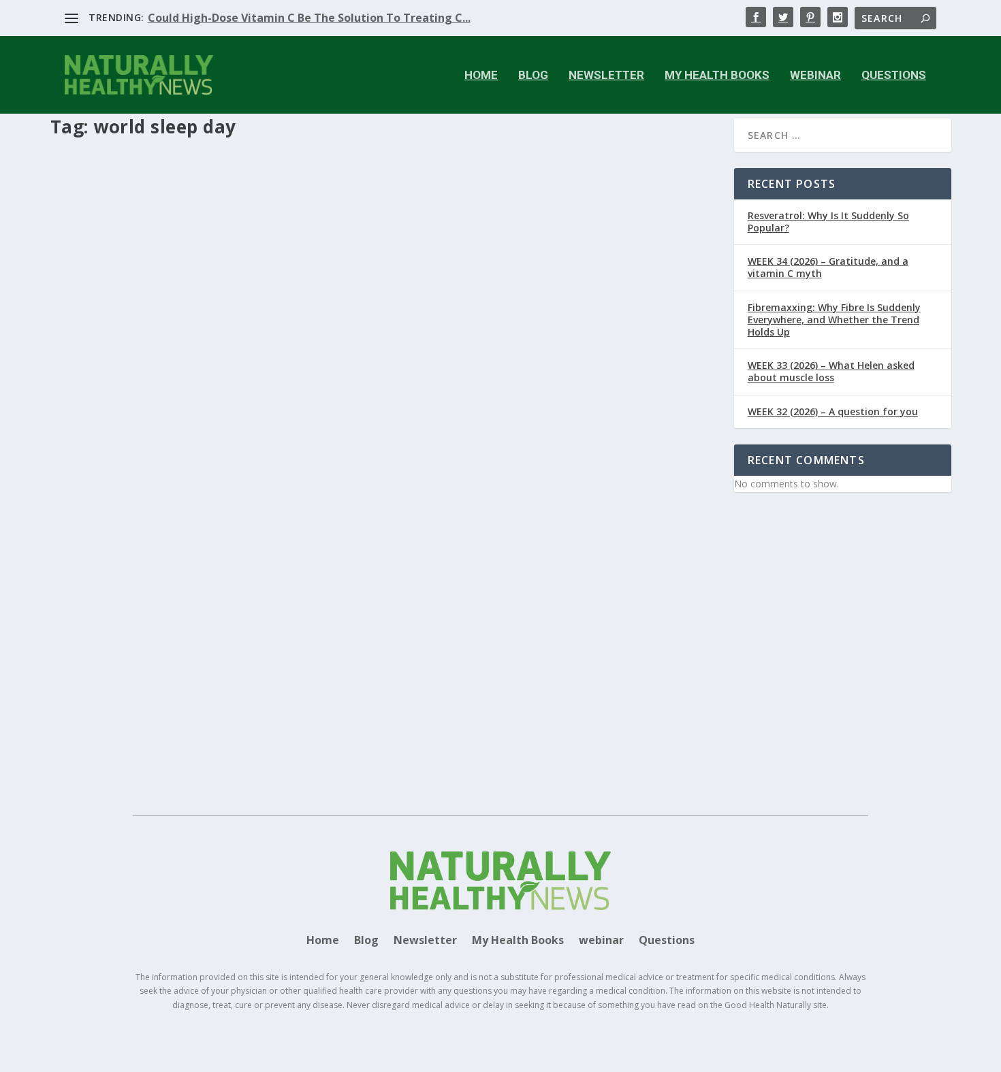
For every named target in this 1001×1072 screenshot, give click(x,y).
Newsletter (606, 75)
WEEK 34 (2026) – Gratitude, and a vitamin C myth (828, 267)
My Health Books (717, 75)
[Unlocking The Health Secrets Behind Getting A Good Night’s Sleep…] (384, 385)
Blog (533, 75)
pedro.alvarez (113, 648)
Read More (99, 719)
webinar (815, 75)
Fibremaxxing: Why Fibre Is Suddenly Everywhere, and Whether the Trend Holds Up (834, 319)
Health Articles (260, 648)
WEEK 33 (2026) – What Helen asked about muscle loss (831, 371)
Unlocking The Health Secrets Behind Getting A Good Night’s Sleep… (262, 627)
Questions (893, 75)
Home (481, 75)
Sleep (320, 648)
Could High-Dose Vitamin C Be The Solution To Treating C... (309, 17)
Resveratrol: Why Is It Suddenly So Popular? (828, 221)
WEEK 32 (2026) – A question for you (833, 411)
